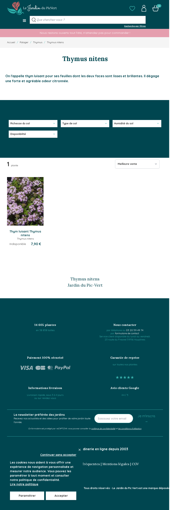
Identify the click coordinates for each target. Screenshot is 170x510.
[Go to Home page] (32, 8)
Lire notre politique (24, 484)
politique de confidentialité (103, 428)
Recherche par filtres (135, 26)
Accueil (11, 42)
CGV (135, 464)
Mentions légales (115, 464)
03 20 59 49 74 (134, 330)
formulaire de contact (127, 333)
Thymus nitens (55, 42)
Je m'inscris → (146, 418)
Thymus (37, 42)
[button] (132, 8)
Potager (24, 42)
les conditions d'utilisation (129, 428)
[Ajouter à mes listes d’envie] (38, 183)
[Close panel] (79, 449)
